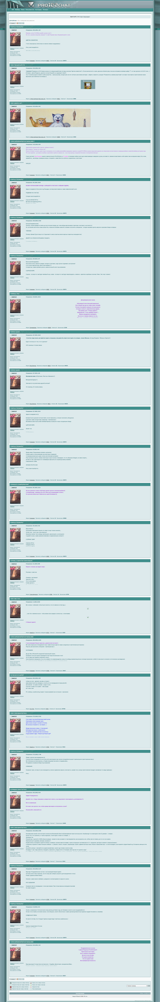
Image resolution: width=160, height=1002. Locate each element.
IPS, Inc (85, 996)
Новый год (32, 632)
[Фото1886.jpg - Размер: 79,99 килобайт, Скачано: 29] (87, 86)
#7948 (47, 861)
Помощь (17, 9)
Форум (74, 996)
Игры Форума (33, 365)
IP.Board (78, 996)
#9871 (47, 175)
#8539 (49, 365)
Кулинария (32, 60)
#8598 (49, 327)
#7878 (47, 937)
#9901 (58, 98)
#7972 (47, 632)
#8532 (47, 442)
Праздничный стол (19, 65)
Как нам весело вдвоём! (17, 675)
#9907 (47, 60)
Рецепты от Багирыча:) (16, 27)
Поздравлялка (33, 327)
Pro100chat (13, 20)
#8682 (47, 289)
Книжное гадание (15, 332)
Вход (82, 16)
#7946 (47, 899)
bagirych (14, 30)
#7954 (47, 785)
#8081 (47, 518)
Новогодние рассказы (20, 713)
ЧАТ (13, 9)
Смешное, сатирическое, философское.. (21, 560)
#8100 (47, 480)
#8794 (47, 251)
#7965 (47, 670)
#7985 (50, 594)
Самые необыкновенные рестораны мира (21, 637)
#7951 (47, 823)
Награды (45, 9)
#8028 (47, 556)
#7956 (47, 747)
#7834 (47, 975)
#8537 (49, 403)
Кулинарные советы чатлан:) (18, 789)
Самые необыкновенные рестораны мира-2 (22, 141)
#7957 (47, 708)
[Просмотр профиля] (15, 39)
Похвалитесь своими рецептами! (19, 484)
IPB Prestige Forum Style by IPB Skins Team (143, 1000)
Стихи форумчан (34, 594)
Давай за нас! (18, 103)
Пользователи (30, 9)
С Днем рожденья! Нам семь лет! (37, 98)
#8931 (47, 213)
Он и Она (32, 708)
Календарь (38, 9)
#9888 (58, 137)
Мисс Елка (17, 598)
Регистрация (86, 16)
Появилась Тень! (15, 293)
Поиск (23, 9)
